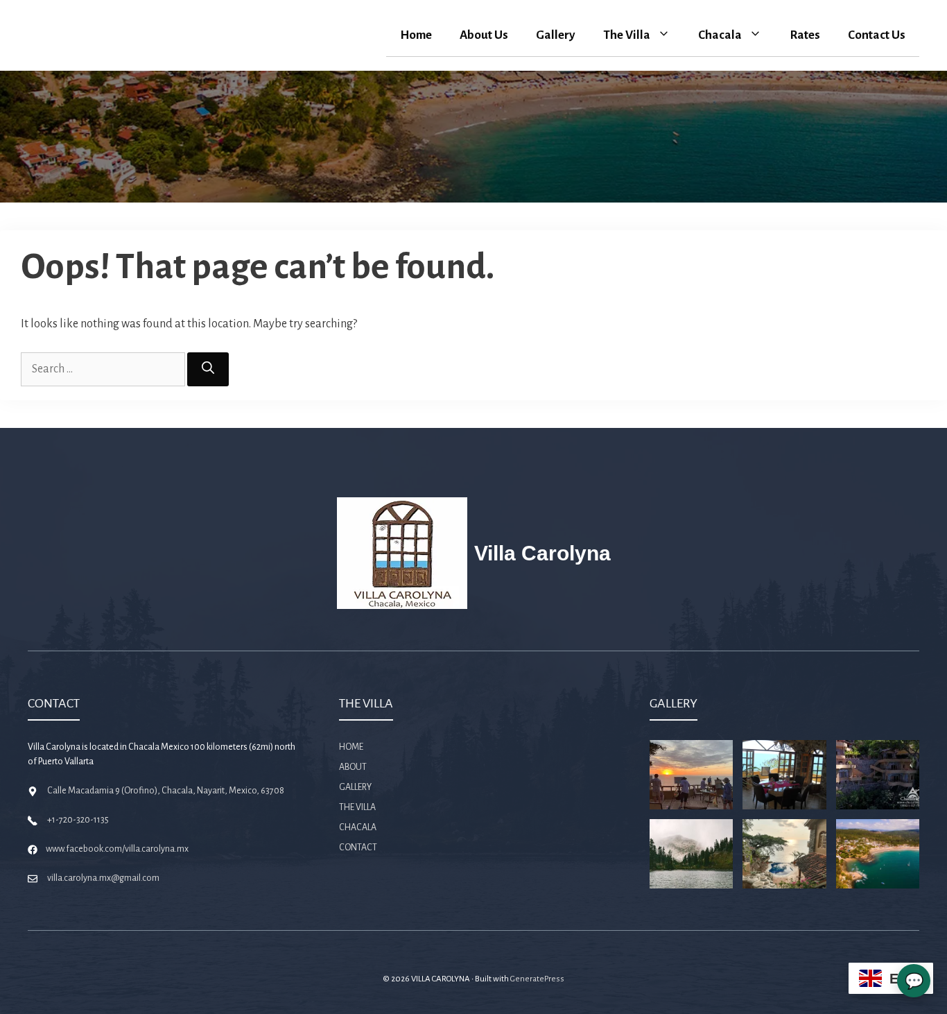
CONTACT (358, 847)
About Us (484, 35)
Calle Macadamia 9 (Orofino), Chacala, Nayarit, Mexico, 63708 (165, 791)
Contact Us (876, 35)
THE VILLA (357, 807)
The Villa (626, 35)
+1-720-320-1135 (78, 820)
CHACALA (357, 827)
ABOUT (353, 767)
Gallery (555, 35)
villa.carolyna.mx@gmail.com (103, 878)
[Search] (208, 369)
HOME (351, 747)
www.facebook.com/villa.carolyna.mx (117, 849)
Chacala (720, 35)
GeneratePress (537, 978)
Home (416, 35)
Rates (805, 35)
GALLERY (355, 787)
